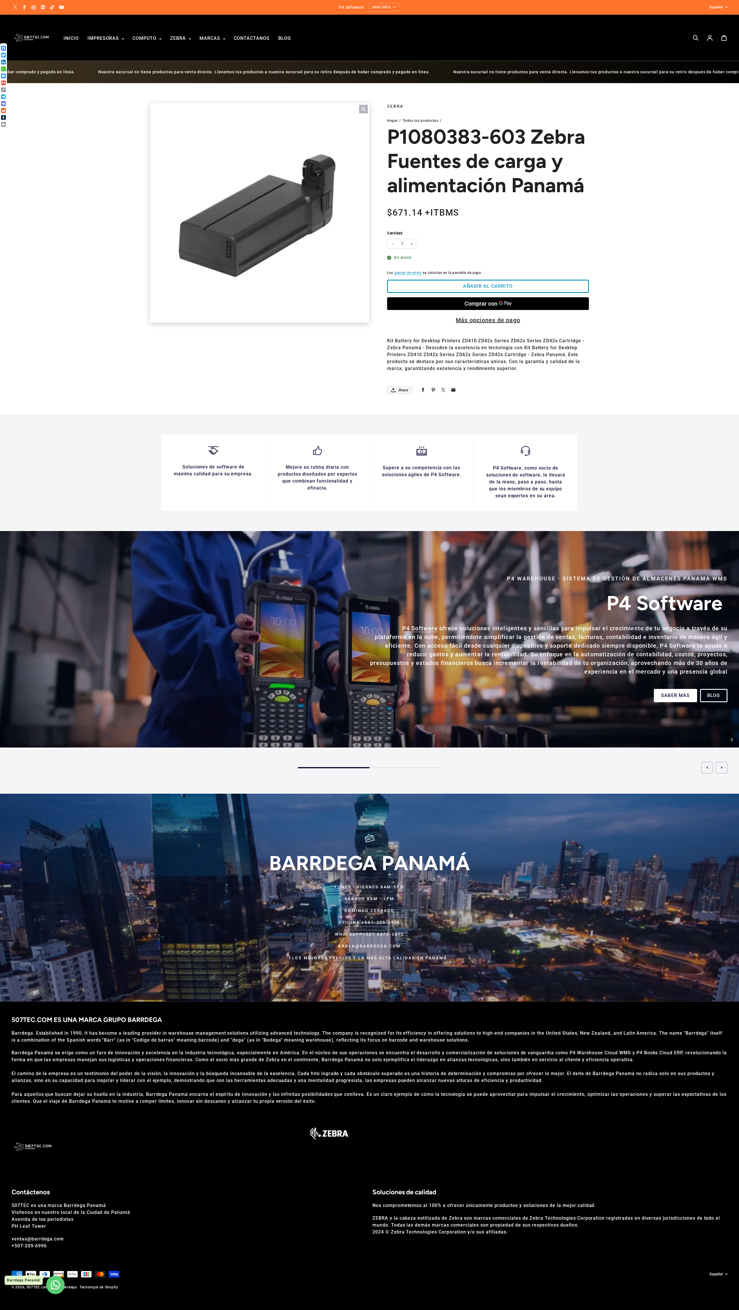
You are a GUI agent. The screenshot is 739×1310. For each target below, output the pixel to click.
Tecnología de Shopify (99, 1287)
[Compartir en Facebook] (423, 390)
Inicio (71, 38)
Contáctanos (252, 38)
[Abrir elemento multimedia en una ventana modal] (363, 109)
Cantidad (395, 233)
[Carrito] (724, 37)
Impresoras (104, 38)
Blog (284, 38)
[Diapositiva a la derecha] (721, 767)
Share (403, 390)
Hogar (392, 121)
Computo (145, 38)
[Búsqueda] (695, 37)
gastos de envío (408, 273)
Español (716, 7)
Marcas (210, 38)
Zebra (178, 38)
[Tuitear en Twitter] (443, 390)
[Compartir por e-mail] (453, 390)
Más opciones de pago (488, 320)
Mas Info (31, 699)
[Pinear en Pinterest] (433, 390)
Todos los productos (420, 121)
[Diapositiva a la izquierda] (707, 767)
